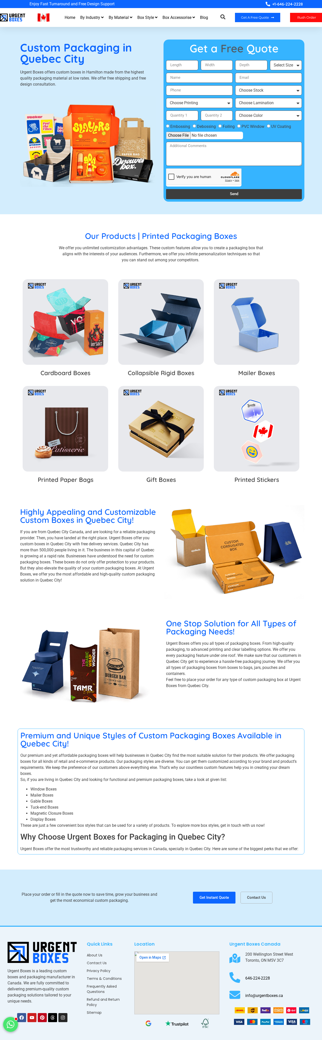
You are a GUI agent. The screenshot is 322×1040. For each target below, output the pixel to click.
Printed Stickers (256, 479)
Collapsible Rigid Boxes (161, 373)
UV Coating (281, 126)
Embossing (180, 126)
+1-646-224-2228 (287, 4)
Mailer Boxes (256, 373)
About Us (94, 955)
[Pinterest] (42, 1017)
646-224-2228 (257, 978)
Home (70, 17)
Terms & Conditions (104, 978)
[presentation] (15, 3)
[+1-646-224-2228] (268, 4)
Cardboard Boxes (65, 373)
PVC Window (253, 126)
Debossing (206, 126)
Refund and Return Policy (103, 1002)
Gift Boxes (161, 479)
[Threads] (52, 1017)
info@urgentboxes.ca (264, 995)
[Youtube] (31, 1017)
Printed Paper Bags (65, 479)
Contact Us (97, 962)
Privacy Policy (98, 970)
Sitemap (94, 1012)
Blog (204, 17)
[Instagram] (62, 1017)
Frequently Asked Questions (102, 989)
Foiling (229, 126)
